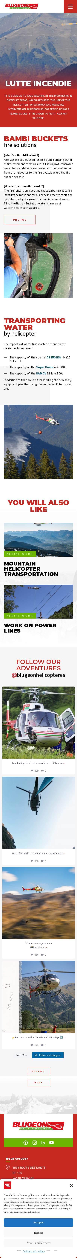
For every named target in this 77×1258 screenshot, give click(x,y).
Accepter (38, 1222)
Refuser (38, 1232)
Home (38, 1082)
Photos (20, 219)
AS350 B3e (54, 357)
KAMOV (41, 373)
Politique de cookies (34, 1251)
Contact (38, 1071)
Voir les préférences (38, 1242)
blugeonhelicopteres (38, 675)
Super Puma (44, 367)
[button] (71, 1185)
